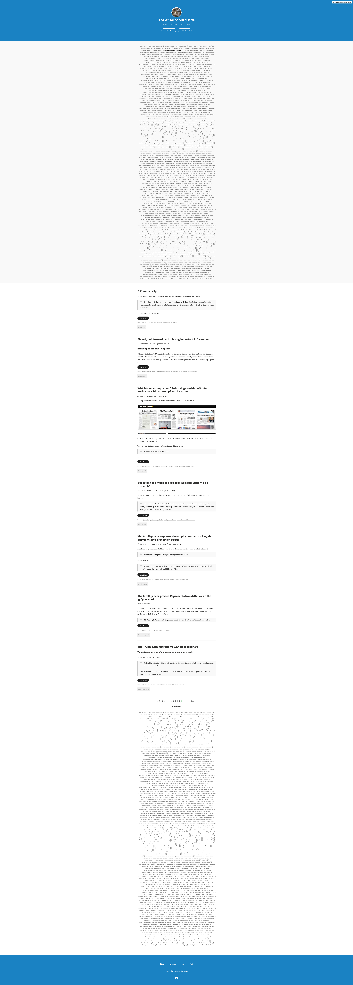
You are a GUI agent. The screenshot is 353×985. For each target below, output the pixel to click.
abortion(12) (149, 78)
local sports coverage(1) (147, 216)
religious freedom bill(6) (146, 109)
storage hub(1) (180, 242)
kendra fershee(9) (197, 84)
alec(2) (143, 163)
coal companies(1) (210, 236)
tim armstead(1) (160, 232)
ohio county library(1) (187, 258)
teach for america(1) (208, 216)
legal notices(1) (202, 248)
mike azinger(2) (162, 187)
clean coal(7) (142, 98)
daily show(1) (179, 266)
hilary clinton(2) (170, 185)
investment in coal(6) (152, 107)
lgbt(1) (201, 238)
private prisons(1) (207, 195)
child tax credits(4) (152, 129)
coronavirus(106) (158, 48)
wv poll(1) (142, 189)
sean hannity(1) (160, 272)
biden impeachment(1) (176, 189)
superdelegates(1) (190, 199)
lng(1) (144, 199)
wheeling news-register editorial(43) (174, 54)
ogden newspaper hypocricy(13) (150, 74)
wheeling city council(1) (190, 248)
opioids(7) (145, 100)
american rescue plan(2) (165, 181)
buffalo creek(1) (170, 222)
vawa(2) (141, 175)
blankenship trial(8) (208, 94)
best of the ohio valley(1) (170, 274)
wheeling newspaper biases (186, 466)
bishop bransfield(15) (196, 70)
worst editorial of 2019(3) (190, 151)
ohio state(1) (212, 230)
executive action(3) (146, 153)
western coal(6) (159, 102)
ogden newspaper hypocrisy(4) (168, 125)
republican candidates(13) (201, 72)
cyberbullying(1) (194, 207)
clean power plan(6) (169, 111)
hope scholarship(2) (158, 159)
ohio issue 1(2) (153, 173)
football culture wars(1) (148, 220)
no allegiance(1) (205, 254)
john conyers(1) (167, 220)
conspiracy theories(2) (170, 177)
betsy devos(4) (149, 137)
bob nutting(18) (148, 66)
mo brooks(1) (197, 260)
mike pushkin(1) (195, 187)
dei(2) (192, 159)
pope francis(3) (207, 145)
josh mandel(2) (208, 183)
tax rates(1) (157, 201)
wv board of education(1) (208, 211)
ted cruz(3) (182, 153)
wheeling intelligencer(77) (191, 50)
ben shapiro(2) (191, 157)
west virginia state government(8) (150, 94)
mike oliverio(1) (157, 268)
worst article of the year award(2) (206, 157)
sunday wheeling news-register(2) (170, 165)
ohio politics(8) (197, 94)
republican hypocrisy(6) (190, 109)
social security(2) (151, 163)
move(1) (206, 213)
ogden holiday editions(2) (208, 165)
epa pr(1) (151, 232)
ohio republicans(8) (178, 94)
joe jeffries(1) (146, 262)
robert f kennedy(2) (208, 161)
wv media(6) (208, 100)
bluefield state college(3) (147, 151)
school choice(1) (210, 189)
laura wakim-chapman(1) (192, 272)
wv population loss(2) (209, 169)
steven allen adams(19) (208, 64)
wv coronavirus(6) (157, 111)
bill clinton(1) (196, 203)
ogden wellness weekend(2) (173, 163)
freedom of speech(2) (176, 183)
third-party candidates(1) (171, 205)
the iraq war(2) (186, 163)
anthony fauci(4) (172, 133)
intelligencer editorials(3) (148, 147)
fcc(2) (140, 169)
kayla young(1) (149, 193)
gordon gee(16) (179, 68)
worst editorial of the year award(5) (201, 113)
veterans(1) (210, 232)
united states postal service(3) (195, 141)
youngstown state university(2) (206, 175)
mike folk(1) (201, 234)
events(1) (180, 216)
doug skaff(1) (158, 276)
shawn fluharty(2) (197, 169)
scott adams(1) (172, 278)
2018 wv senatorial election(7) (157, 100)
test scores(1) (144, 232)
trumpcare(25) (206, 60)
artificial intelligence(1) (182, 197)
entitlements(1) (192, 262)
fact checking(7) (177, 98)
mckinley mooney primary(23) (200, 62)
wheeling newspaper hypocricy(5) (148, 121)
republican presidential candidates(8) (154, 92)
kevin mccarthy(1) (189, 189)
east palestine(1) (200, 276)
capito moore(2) (182, 177)
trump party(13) (191, 74)
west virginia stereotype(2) (147, 155)
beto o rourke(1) (209, 238)
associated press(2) (205, 181)
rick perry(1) (184, 226)
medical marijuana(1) (193, 211)
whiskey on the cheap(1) (183, 270)
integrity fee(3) (209, 141)
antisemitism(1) (157, 191)
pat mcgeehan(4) (196, 133)
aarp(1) (164, 201)
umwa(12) (177, 78)
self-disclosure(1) (206, 203)
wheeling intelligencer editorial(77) (173, 50)
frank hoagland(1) (170, 270)
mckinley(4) (142, 129)
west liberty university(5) (157, 123)
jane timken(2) (151, 185)
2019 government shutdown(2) (183, 161)
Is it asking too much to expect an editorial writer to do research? (172, 484)
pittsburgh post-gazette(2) (200, 185)
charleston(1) (159, 250)
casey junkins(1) (166, 218)
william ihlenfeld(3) (170, 141)
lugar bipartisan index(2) (146, 165)
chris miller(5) (178, 115)
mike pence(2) (144, 161)
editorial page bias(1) (207, 187)
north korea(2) (159, 177)
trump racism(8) (164, 88)
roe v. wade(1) (205, 268)
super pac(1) (183, 205)
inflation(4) (180, 127)
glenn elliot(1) (210, 276)
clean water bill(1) (197, 230)
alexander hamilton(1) (208, 244)
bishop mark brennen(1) (185, 274)
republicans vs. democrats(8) (188, 92)
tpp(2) (160, 173)
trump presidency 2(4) (207, 125)
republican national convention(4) (158, 135)
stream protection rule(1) (208, 209)
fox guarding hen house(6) (206, 102)
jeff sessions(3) (189, 143)
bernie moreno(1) (161, 197)
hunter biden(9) (163, 86)
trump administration (163, 579)
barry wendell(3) (144, 149)
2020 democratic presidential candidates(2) (185, 173)
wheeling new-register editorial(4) (205, 127)
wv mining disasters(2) (199, 155)
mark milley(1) (200, 189)
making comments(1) (145, 256)
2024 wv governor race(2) (164, 175)
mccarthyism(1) (180, 228)
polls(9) (190, 86)
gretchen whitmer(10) (206, 80)
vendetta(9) (188, 84)
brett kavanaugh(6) (145, 111)
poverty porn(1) (183, 207)
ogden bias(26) (185, 60)
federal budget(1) (175, 226)
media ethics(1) (210, 234)
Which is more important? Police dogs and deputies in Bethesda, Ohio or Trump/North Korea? (172, 389)
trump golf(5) (163, 121)
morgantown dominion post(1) (151, 195)
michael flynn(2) (185, 159)
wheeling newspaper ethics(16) (165, 68)
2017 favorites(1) (154, 226)
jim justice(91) (169, 48)
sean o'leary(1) (188, 260)
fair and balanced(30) (163, 58)
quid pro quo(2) (199, 159)
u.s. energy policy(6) (202, 107)
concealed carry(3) (191, 139)
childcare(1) (205, 193)
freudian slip (147, 323)
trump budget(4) (161, 133)
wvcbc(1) (179, 260)
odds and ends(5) (174, 119)
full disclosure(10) (178, 84)
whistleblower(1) (159, 248)
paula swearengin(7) (209, 98)
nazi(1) (179, 201)
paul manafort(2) (145, 167)
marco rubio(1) (173, 254)
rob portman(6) (162, 104)
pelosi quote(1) (143, 211)
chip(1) (178, 222)
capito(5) (170, 121)
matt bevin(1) (145, 248)
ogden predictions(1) (158, 256)
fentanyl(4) (150, 125)
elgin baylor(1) (211, 256)
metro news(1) (160, 270)
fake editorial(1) (174, 224)
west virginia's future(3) (164, 147)
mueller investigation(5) (149, 113)
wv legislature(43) (157, 54)
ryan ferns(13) (181, 74)
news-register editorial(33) (202, 56)
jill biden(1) (168, 256)
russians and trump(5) (180, 121)
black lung (146, 685)
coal (151, 685)
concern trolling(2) (209, 171)
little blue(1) (198, 252)
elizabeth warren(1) (159, 240)
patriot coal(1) (194, 238)
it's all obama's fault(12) (188, 78)
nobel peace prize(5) (145, 115)
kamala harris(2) (196, 167)
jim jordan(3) (199, 147)
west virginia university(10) (202, 82)
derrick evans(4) (159, 137)
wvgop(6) (169, 107)
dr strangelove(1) (144, 252)
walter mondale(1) (175, 195)
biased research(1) (201, 199)
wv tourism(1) (183, 262)
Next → (193, 701)
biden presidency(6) (180, 104)
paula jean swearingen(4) (148, 133)
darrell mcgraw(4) (202, 137)
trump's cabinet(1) (204, 201)
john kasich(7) (168, 98)
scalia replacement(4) (191, 123)
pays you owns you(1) (173, 258)
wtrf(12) (170, 78)
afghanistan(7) (198, 98)
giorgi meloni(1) (170, 272)
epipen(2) (159, 171)
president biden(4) (209, 135)
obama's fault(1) (177, 213)
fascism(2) (153, 161)
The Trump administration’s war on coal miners (167, 647)
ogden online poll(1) (157, 238)
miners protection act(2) (175, 187)
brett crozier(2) (143, 173)
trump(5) (190, 121)
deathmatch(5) (199, 115)
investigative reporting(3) (194, 145)
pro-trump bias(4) (207, 133)
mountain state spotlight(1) (186, 254)
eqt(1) (199, 244)
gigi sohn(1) (166, 268)
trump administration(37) (168, 56)
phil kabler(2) (209, 159)
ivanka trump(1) (162, 246)
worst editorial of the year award (186, 520)
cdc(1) (151, 248)
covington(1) (142, 236)
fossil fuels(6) (179, 111)
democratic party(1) (178, 199)
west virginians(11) (179, 80)
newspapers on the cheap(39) (206, 54)
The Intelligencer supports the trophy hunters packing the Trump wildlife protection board (174, 538)
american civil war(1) (182, 246)
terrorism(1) (168, 209)
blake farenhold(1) (178, 220)
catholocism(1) (188, 220)
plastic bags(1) (154, 234)
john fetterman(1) (176, 268)
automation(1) (204, 272)
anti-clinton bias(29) (184, 58)
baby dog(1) (192, 278)
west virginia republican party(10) (162, 84)
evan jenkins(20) (196, 64)
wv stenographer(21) (173, 64)
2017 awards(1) (164, 226)
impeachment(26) (195, 60)
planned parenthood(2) (174, 179)
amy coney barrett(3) (163, 143)
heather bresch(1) (173, 203)
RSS (188, 24)
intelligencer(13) (173, 72)
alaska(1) (206, 240)
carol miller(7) (187, 100)
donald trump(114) (208, 46)
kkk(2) (183, 165)
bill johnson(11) (168, 80)
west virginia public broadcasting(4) (172, 131)
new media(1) (199, 224)
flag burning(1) (204, 197)
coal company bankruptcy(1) (163, 199)
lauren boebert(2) (197, 183)
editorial (157, 296)
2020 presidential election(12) (150, 76)
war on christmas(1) (171, 244)
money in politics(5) (202, 117)
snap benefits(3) (201, 139)
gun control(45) (210, 52)
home (212, 278)
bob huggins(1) (169, 193)
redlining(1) (143, 278)
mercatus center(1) (202, 222)
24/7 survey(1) (168, 250)
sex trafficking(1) (197, 242)
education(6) (191, 107)
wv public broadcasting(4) (191, 129)
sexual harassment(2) (194, 177)
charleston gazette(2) (183, 171)
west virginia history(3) (177, 143)
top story (144, 445)
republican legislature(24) (163, 62)
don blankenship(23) (144, 64)
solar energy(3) (189, 149)
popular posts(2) (166, 157)
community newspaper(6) (172, 102)
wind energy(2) (167, 173)
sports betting (147, 371)
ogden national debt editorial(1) (150, 224)
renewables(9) (173, 86)
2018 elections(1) (169, 228)
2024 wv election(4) (170, 127)
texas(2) (177, 159)
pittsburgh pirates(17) (176, 66)
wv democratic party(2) (179, 157)
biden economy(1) (169, 266)
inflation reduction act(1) (170, 276)
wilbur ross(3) (176, 147)
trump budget (156, 371)
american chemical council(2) (203, 179)
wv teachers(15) (209, 68)
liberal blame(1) (149, 213)
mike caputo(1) (159, 193)
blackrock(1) (178, 193)
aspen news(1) (195, 270)
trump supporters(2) (157, 167)
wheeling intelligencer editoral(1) (190, 195)
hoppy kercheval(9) (209, 84)
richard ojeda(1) (170, 232)
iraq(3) (142, 141)
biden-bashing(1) (178, 256)
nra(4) (142, 137)
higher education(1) (180, 252)
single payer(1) (198, 218)
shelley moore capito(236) (156, 46)
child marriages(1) (182, 278)
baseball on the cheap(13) (186, 72)
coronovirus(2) (142, 157)
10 (185, 701)
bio (182, 24)
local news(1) (200, 236)
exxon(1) (150, 209)
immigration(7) (196, 96)
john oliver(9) (197, 86)
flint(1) (161, 205)
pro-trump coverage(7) (158, 96)
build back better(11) (202, 78)
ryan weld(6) (184, 102)
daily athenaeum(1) (145, 264)
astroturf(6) (211, 109)
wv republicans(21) (185, 64)
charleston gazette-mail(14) (153, 72)
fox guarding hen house (150, 579)
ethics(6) (171, 104)
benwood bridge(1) (165, 234)
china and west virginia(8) (150, 88)
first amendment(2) (149, 175)
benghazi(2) (142, 171)
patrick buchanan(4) (184, 125)
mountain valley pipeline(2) (149, 187)
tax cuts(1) (163, 258)
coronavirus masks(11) (192, 80)
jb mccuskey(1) (179, 191)
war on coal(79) (157, 50)
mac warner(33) (188, 56)
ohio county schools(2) (154, 157)
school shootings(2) (176, 155)
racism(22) (154, 64)
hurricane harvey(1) (160, 216)
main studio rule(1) (199, 220)
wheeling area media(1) (157, 244)
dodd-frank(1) (162, 278)
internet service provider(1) (178, 211)
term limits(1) (208, 246)
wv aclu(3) (210, 139)
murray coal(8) (146, 96)
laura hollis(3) (211, 143)
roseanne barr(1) (153, 230)
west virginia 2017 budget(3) (161, 153)
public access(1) (184, 238)
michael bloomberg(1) (179, 250)
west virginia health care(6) (206, 111)
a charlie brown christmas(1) (193, 216)
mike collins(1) (196, 193)
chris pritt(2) (187, 185)
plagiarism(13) (172, 74)
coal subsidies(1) (208, 224)
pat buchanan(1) (146, 205)
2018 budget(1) (184, 224)
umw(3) (211, 137)
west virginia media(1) (146, 260)
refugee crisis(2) (187, 155)
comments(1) (210, 228)
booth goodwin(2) (146, 159)
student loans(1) (147, 191)
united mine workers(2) (146, 177)
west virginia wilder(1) (175, 230)
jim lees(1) (169, 213)
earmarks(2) (160, 163)
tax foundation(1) (173, 262)
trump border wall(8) (176, 88)
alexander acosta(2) (208, 167)
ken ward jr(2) (151, 171)
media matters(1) (151, 222)
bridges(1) (212, 197)
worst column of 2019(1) (145, 242)
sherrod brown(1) (145, 238)
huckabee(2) (160, 161)
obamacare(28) (196, 58)
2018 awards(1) (192, 234)
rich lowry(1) (165, 195)
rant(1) (156, 242)
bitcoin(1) (159, 220)
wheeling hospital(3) (200, 149)
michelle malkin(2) (209, 173)
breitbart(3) (209, 153)
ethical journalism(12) (160, 78)
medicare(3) (174, 153)
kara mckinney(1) (168, 191)
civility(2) (154, 181)
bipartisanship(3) (209, 151)
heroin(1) (188, 242)
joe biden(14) (207, 70)
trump (158, 466)
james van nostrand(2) (169, 171)
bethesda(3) (161, 145)
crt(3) (211, 147)
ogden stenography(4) (184, 133)
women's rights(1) (206, 270)
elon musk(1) (171, 197)
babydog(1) (186, 187)
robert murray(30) (150, 58)
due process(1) (149, 201)
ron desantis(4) (195, 125)
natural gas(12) (176, 76)
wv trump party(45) (145, 54)
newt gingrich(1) (171, 240)
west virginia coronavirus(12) (205, 74)
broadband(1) (187, 230)
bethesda (146, 466)
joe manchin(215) (170, 46)
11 (188, 701)
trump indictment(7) (198, 100)
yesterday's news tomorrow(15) (194, 68)
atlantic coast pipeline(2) (180, 181)
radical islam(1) (171, 201)
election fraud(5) (210, 121)
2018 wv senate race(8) (189, 88)
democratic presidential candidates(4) (192, 135)
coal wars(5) (169, 123)
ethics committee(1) (205, 207)
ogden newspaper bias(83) (206, 48)
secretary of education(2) (162, 183)
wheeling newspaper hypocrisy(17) (200, 66)
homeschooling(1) (189, 266)
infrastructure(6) (158, 109)
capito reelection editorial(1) (167, 242)
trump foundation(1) (206, 205)
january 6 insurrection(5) (176, 113)
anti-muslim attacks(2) (196, 171)
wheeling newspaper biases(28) (153, 60)
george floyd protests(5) (177, 117)
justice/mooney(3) (177, 151)
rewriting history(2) (193, 181)
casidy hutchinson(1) (149, 270)
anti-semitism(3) (181, 145)
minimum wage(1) (191, 244)
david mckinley (147, 630)
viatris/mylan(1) (158, 260)
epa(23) (188, 62)
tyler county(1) (196, 209)
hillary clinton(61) (171, 52)
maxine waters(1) (147, 266)
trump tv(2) (167, 167)
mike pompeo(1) (157, 266)
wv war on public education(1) (202, 274)
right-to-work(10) (149, 82)
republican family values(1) (159, 262)
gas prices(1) (180, 272)
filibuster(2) (210, 155)
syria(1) (155, 246)
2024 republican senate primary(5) (158, 119)
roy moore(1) (160, 222)
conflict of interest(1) (149, 203)
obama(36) (180, 56)
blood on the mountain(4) (207, 129)
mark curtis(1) (190, 228)
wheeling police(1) (144, 244)
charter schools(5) (199, 121)
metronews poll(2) (161, 179)
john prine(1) (199, 246)
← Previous (161, 701)
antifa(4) (156, 125)
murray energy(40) (191, 54)
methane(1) (181, 244)
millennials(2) (169, 161)
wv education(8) (206, 86)
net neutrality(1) (210, 226)
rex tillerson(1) (142, 209)
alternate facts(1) (159, 209)
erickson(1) (172, 246)
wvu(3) (160, 149)
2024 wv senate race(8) (203, 88)
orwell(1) (210, 248)
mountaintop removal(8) (155, 90)
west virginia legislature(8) (198, 90)
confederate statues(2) (198, 163)
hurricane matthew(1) (185, 203)
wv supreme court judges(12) (204, 76)
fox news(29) (174, 58)
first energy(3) (143, 143)
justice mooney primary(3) (162, 151)
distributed (170, 548)
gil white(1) (209, 220)
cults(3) (201, 151)
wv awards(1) (157, 189)
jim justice (146, 520)
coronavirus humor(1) (157, 252)
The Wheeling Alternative (179, 971)
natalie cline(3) (181, 141)
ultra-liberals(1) (153, 211)
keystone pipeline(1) (208, 252)
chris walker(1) (188, 191)
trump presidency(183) (195, 46)
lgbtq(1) (205, 242)
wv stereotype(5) (209, 115)
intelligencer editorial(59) (185, 52)
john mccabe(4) (169, 129)
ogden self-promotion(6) (180, 107)
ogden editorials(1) (200, 256)
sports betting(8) (168, 90)
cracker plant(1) (169, 252)
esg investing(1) (152, 278)
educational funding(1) (146, 276)
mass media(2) (147, 169)
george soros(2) (175, 169)
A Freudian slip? (147, 291)
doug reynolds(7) (188, 98)
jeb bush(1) (190, 252)
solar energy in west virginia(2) (161, 169)
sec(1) (192, 224)
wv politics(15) (185, 70)
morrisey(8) (188, 94)
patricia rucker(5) (190, 117)
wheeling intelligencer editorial (341, 2)
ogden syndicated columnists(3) (155, 141)
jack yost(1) (150, 199)
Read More (143, 318)
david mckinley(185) (182, 46)
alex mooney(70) (144, 52)
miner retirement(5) (163, 117)
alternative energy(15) (159, 70)
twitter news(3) (166, 139)
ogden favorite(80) (146, 50)
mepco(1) (206, 218)
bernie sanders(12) (165, 76)
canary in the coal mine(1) (179, 234)
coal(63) (162, 52)
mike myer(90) (178, 48)
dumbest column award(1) (150, 207)
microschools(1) (189, 276)
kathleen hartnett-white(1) (188, 222)
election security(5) (188, 115)
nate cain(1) (200, 278)
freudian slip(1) (164, 230)
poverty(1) (208, 191)
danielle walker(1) (200, 266)
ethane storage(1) (177, 218)
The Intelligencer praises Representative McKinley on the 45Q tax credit (174, 597)
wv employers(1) (181, 232)
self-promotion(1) (161, 203)
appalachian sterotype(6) (147, 102)
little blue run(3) (156, 139)
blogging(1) (148, 268)
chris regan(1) (193, 201)
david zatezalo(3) (168, 149)
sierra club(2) (187, 183)
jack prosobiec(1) (185, 209)
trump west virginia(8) (172, 92)
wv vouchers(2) (169, 159)
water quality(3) (170, 145)
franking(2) (180, 185)
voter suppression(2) (148, 183)
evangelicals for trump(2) (189, 175)
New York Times (154, 657)
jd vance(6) (162, 107)
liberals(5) (183, 119)
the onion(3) (153, 149)
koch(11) (159, 80)
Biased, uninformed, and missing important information (173, 339)
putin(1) (202, 264)
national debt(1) (164, 224)
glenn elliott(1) (187, 193)
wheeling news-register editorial (188, 371)
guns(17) (186, 66)
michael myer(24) (150, 62)
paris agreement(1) (197, 213)
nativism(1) (178, 248)
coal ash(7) (169, 96)
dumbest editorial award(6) (195, 104)
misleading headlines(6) (150, 104)
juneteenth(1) (196, 268)
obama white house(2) (148, 179)
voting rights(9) (182, 86)
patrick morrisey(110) (146, 48)
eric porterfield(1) (190, 236)
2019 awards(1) (169, 248)
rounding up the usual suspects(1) (168, 207)
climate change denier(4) (206, 123)
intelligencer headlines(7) (174, 100)
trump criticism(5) (151, 117)
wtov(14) (164, 72)
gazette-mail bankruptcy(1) (197, 226)
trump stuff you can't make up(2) (181, 167)
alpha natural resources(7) (154, 98)
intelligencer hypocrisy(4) (205, 131)
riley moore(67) (154, 52)
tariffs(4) (142, 125)
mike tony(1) (151, 197)
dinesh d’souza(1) (150, 272)
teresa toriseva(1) (199, 191)
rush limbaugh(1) (188, 218)
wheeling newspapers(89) (191, 48)
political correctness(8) (204, 92)
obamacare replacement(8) (181, 90)
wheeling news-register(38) (152, 56)
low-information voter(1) (171, 238)
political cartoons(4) (157, 127)
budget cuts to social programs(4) (151, 131)
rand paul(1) (147, 254)
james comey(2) (160, 185)
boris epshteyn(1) (172, 216)
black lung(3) (152, 143)
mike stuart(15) (147, 70)
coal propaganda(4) (174, 135)
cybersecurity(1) (158, 228)
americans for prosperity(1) (155, 236)
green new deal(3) (146, 139)
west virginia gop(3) (200, 143)
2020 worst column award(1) (207, 250)
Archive (174, 24)
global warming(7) (178, 96)
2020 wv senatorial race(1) (159, 254)
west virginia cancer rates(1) (176, 264)
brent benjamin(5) (179, 123)
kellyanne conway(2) (188, 179)
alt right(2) (157, 165)
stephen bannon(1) (193, 205)
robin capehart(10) (173, 82)
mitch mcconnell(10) (161, 82)
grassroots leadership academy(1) (173, 236)
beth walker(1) (194, 197)
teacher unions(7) (207, 96)
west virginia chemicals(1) (159, 264)
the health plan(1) (200, 228)
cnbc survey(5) (156, 115)
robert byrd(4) (179, 129)
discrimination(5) (163, 113)
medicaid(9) (145, 86)
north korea (152, 466)
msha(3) (206, 147)
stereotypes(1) (210, 264)
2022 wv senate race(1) (204, 262)
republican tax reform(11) (148, 80)
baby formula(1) (186, 268)
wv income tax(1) (189, 256)
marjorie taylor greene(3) (150, 145)
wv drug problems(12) (188, 76)
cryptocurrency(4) (189, 127)
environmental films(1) (195, 240)
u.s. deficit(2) (146, 181)
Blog (165, 24)
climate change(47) (198, 52)
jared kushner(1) (160, 213)
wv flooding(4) (143, 135)
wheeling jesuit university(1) (153, 218)
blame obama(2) (186, 169)
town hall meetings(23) (178, 62)
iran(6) (195, 111)
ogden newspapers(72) (206, 50)
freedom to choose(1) (208, 260)
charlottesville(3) (179, 149)
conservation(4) (179, 137)
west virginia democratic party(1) (152, 274)
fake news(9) (154, 86)
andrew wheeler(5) (167, 115)
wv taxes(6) (207, 104)
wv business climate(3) (187, 147)
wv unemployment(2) (208, 177)
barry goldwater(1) (182, 240)
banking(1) (185, 201)
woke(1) (207, 278)
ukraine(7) (188, 96)
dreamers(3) (210, 149)
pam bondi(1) (142, 197)
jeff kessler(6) (188, 111)
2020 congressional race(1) (146, 250)
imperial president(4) (144, 127)
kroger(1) (209, 266)
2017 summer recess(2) (193, 165)
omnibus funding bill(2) (163, 155)
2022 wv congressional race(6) (173, 109)
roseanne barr (155, 323)
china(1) (197, 254)
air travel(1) (212, 242)
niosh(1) (191, 246)
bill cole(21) (162, 64)
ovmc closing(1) (146, 246)
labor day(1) (165, 189)
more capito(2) (197, 161)
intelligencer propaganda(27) (171, 60)
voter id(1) (176, 209)
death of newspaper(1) (146, 228)
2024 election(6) (193, 102)
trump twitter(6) (202, 109)
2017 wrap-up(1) (143, 226)
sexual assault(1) (143, 230)
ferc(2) (201, 173)
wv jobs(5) (187, 113)
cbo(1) (205, 230)
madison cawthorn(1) (170, 260)
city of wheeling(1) (164, 211)
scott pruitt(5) (145, 123)
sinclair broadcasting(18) (161, 66)
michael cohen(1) (144, 234)
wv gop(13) (163, 74)
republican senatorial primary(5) (196, 119)
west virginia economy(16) (147, 68)
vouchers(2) (209, 163)
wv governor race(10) (145, 84)
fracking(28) (204, 58)
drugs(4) (161, 129)
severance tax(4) (169, 137)
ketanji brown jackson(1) (192, 264)
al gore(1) (155, 205)
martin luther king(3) (178, 139)
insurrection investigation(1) (202, 258)
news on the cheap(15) (173, 70)
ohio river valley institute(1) (151, 258)
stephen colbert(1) (192, 250)
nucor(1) (181, 276)
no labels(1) (149, 189)
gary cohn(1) (187, 213)
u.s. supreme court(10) (186, 82)
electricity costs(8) (166, 94)
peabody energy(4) (191, 137)
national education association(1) (196, 232)
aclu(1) (210, 199)
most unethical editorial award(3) (195, 153)
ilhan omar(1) (149, 240)
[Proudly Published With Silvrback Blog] (176, 978)
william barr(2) (176, 175)
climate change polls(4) (190, 131)
